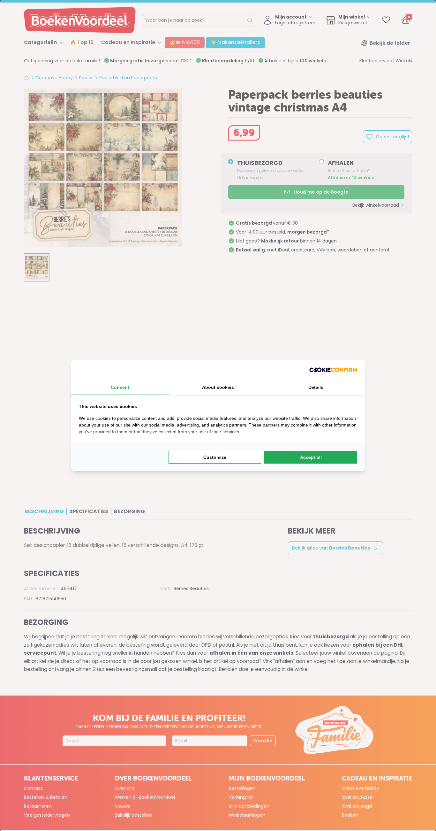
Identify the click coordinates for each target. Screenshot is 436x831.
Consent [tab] (120, 387)
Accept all (311, 457)
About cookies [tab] (218, 387)
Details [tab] (315, 387)
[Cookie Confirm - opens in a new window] (333, 369)
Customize (214, 457)
